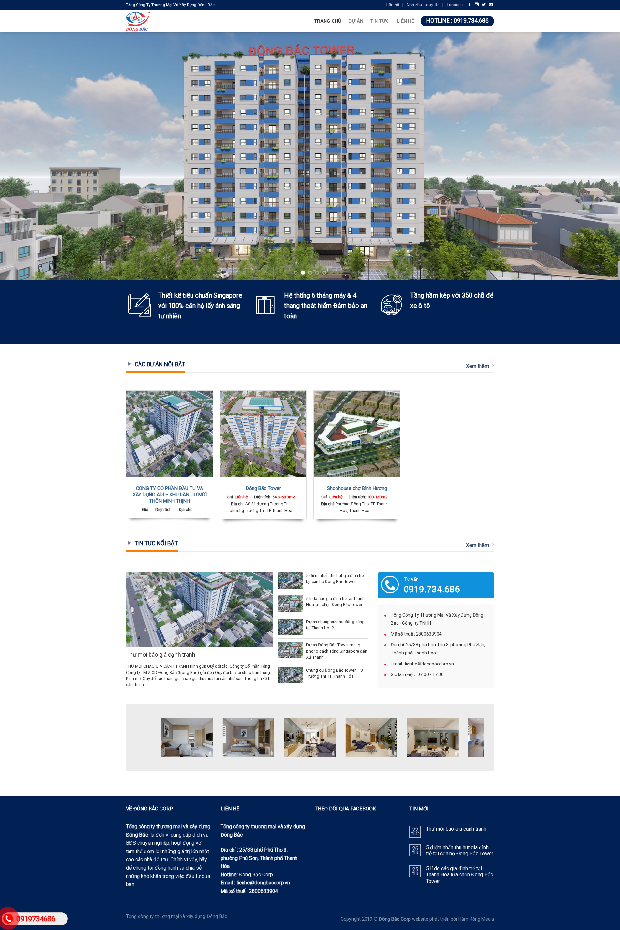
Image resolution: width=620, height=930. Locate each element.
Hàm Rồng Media (476, 919)
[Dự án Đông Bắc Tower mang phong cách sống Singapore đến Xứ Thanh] (290, 650)
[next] (599, 156)
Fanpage (455, 4)
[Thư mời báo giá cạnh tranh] (199, 609)
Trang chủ (327, 21)
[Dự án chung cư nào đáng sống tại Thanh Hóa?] (290, 627)
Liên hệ (392, 4)
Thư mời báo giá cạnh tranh (160, 654)
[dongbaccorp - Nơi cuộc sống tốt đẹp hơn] (166, 21)
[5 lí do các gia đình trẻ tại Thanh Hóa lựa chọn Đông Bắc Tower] (290, 603)
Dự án (355, 21)
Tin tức (379, 21)
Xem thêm (477, 366)
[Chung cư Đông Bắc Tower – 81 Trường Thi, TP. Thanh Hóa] (290, 675)
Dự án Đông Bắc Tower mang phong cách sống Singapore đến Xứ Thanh (336, 651)
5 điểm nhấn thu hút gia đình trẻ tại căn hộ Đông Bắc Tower (459, 850)
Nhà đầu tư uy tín (423, 4)
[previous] (20, 156)
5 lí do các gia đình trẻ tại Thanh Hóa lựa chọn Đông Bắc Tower (459, 874)
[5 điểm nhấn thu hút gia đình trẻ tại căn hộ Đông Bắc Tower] (290, 580)
